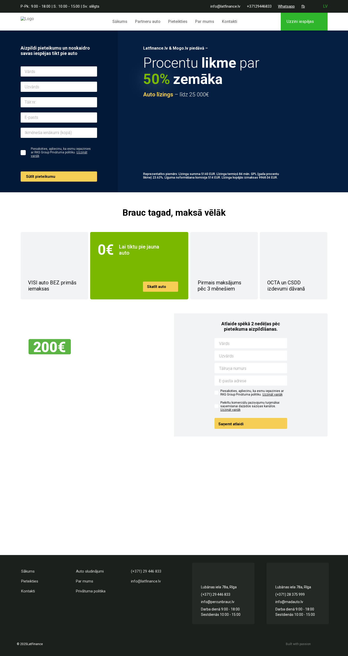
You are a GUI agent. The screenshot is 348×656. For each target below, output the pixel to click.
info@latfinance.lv (225, 6)
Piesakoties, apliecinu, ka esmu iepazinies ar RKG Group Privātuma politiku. (252, 392)
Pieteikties (178, 21)
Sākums (119, 21)
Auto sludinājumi (90, 571)
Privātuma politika (90, 591)
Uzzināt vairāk (272, 394)
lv (325, 6)
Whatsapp (286, 6)
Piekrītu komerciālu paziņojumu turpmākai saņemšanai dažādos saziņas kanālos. (249, 406)
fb (303, 6)
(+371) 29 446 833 (146, 571)
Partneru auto (147, 21)
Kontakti (229, 21)
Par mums (204, 21)
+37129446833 (259, 6)
